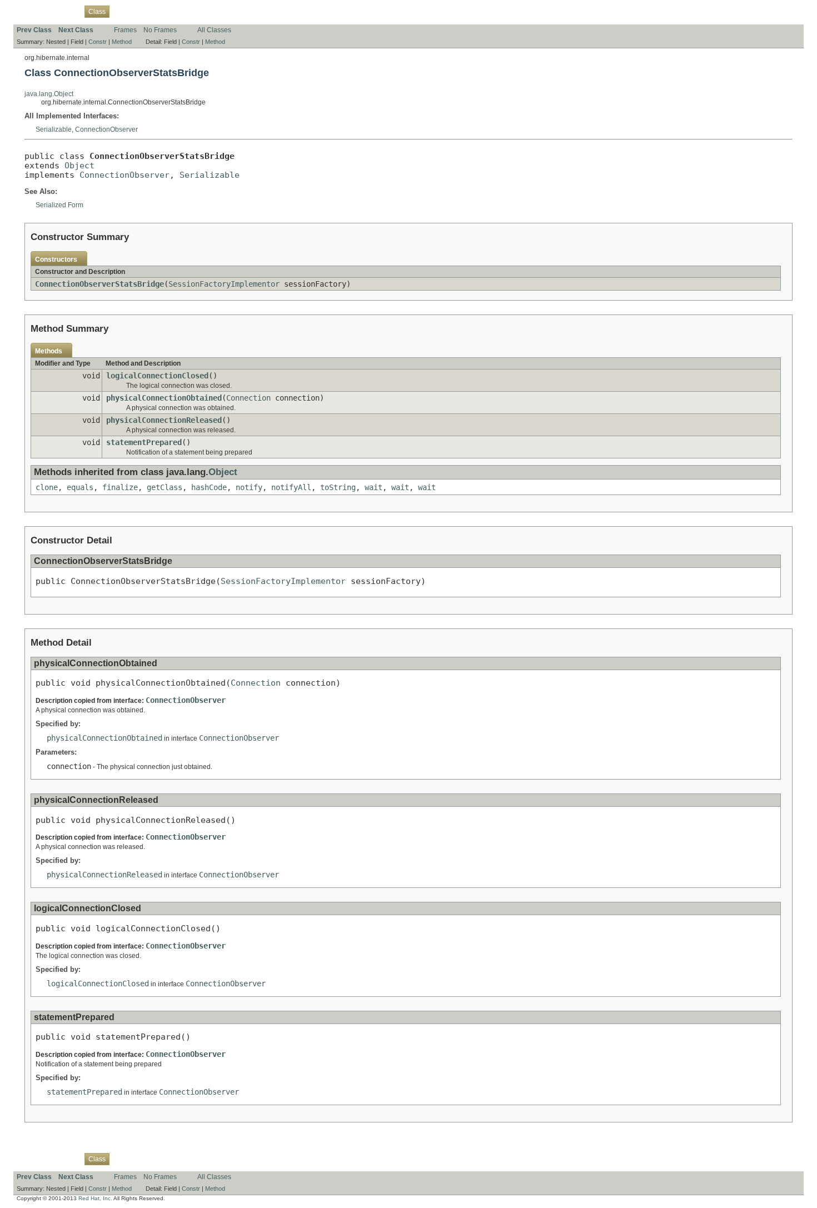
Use (122, 11)
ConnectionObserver (106, 129)
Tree (141, 11)
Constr (97, 41)
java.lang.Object (48, 94)
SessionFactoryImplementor (224, 283)
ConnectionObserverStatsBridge (99, 283)
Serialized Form (59, 205)
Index (205, 11)
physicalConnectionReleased (164, 420)
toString (338, 487)
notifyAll (291, 487)
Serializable (54, 129)
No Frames (160, 30)
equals (80, 487)
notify (249, 487)
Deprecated (173, 11)
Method (122, 41)
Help (228, 11)
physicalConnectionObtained (164, 397)
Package (65, 11)
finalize (120, 487)
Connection (248, 397)
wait (373, 487)
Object (79, 165)
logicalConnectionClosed (157, 375)
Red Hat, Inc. (95, 1198)
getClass (164, 487)
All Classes (214, 30)
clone (47, 487)
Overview (31, 11)
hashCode (209, 487)
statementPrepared (144, 442)
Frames (125, 30)
